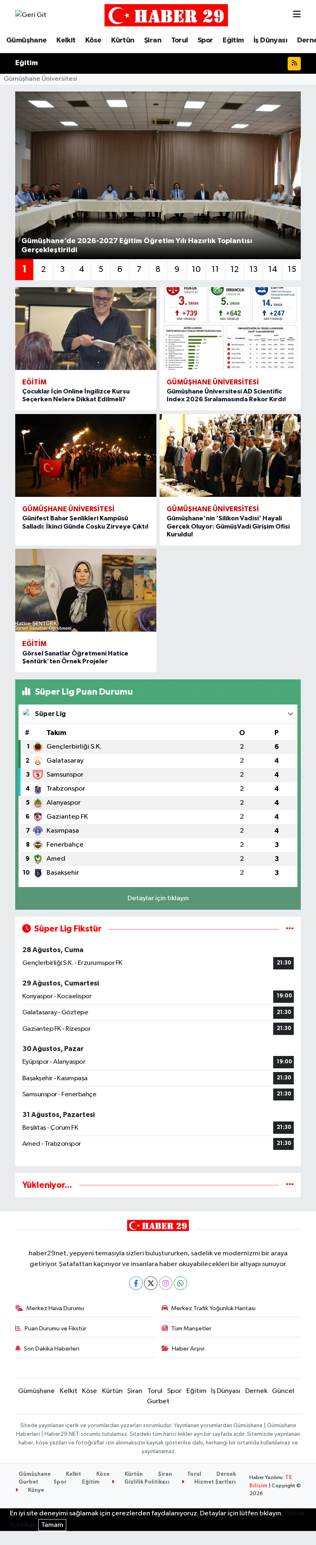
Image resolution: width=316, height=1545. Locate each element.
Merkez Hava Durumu (55, 1308)
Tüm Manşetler (191, 1328)
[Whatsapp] (180, 1283)
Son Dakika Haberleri (51, 1349)
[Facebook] (136, 1283)
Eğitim (233, 40)
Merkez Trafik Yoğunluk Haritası (213, 1308)
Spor (205, 40)
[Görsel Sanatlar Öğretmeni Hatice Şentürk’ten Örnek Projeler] (85, 590)
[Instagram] (165, 1283)
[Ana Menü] (297, 15)
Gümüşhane (26, 40)
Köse (93, 40)
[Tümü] (290, 1185)
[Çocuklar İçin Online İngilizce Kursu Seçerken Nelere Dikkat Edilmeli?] (85, 328)
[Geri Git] (30, 15)
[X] (151, 1283)
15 (292, 269)
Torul (179, 40)
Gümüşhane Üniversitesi (40, 78)
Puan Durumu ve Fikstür (55, 1328)
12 (234, 269)
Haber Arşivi (188, 1349)
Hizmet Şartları (214, 1482)
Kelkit (65, 40)
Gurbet (158, 1401)
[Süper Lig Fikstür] (290, 928)
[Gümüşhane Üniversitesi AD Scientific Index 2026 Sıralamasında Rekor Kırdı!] (230, 328)
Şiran (152, 40)
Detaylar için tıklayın (158, 898)
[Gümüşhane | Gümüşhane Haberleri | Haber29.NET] (166, 15)
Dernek (256, 1391)
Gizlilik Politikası (146, 1482)
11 (215, 269)
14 (272, 269)
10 (196, 269)
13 (253, 269)
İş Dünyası (270, 40)
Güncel (283, 1391)
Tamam (52, 1525)
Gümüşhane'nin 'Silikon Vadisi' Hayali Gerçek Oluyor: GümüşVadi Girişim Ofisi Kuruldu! (228, 526)
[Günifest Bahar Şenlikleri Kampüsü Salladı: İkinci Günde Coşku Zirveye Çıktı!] (85, 455)
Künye (35, 1490)
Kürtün (122, 40)
